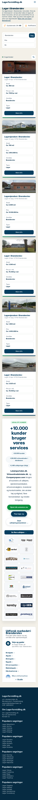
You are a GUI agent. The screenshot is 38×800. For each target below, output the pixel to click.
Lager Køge (6, 774)
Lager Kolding (7, 741)
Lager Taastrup (7, 778)
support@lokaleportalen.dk (11, 703)
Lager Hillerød (7, 787)
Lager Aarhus (7, 726)
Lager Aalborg (7, 730)
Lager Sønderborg (8, 791)
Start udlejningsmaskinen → (19, 522)
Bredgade (9, 653)
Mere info (19, 113)
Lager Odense (7, 728)
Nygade (8, 662)
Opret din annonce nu (19, 507)
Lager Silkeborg (7, 757)
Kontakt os (6, 716)
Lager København (8, 724)
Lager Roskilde (7, 747)
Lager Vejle (6, 745)
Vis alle (20, 679)
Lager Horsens (7, 743)
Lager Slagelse (7, 785)
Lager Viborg (6, 770)
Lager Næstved (7, 762)
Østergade (10, 659)
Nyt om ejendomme (9, 715)
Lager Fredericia (8, 772)
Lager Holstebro (8, 776)
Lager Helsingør (7, 760)
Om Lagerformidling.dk (10, 713)
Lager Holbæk (7, 789)
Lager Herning (7, 755)
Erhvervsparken (12, 665)
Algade (8, 656)
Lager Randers (7, 739)
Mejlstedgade (11, 668)
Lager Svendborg (8, 793)
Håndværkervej (11, 671)
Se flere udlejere (19, 532)
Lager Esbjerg (7, 732)
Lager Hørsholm (7, 759)
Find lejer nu (19, 514)
